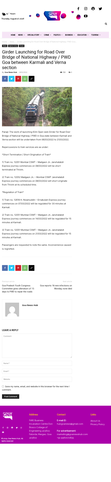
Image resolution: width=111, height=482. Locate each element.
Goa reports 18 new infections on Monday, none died (56, 287)
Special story (13, 46)
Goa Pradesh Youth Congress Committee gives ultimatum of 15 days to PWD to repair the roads (18, 288)
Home (4, 41)
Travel (22, 46)
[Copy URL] (31, 79)
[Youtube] (86, 16)
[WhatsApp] (78, 16)
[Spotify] (93, 9)
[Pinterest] (18, 79)
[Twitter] (100, 9)
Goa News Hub (11, 72)
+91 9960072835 (65, 437)
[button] (106, 23)
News (12, 41)
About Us (95, 421)
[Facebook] (78, 9)
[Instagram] (86, 9)
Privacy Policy (97, 424)
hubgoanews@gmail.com (70, 424)
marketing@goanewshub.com (72, 434)
